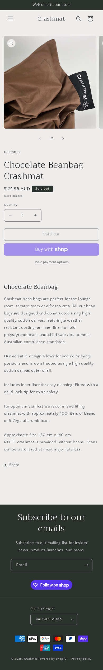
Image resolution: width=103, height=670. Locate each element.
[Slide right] (63, 138)
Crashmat (30, 658)
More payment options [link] (52, 262)
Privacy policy (81, 658)
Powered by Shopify (52, 658)
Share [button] (14, 465)
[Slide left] (40, 138)
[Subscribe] (86, 565)
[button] (10, 19)
